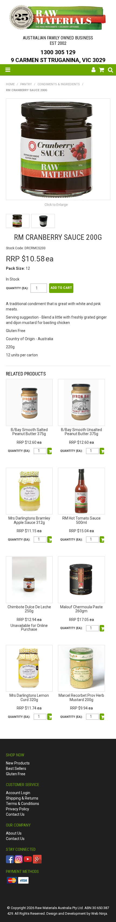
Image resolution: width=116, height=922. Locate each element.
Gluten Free (15, 774)
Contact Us (15, 814)
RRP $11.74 (26, 708)
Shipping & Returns (22, 798)
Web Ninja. (99, 913)
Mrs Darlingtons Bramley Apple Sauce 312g (29, 520)
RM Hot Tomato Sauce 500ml (81, 520)
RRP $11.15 (26, 531)
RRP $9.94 (79, 708)
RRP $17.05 (79, 619)
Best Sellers (16, 768)
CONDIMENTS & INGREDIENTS (58, 84)
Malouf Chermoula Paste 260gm (81, 609)
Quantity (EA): (17, 288)
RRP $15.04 (79, 531)
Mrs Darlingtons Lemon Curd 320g (29, 697)
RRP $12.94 (26, 619)
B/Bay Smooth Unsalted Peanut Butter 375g (81, 432)
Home (10, 84)
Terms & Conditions (22, 803)
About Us (14, 833)
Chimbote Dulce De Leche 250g (29, 609)
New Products (18, 763)
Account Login (18, 793)
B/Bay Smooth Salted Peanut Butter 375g (29, 432)
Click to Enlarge (56, 205)
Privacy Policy (17, 809)
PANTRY (26, 84)
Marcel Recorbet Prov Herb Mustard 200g (81, 697)
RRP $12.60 (26, 442)
